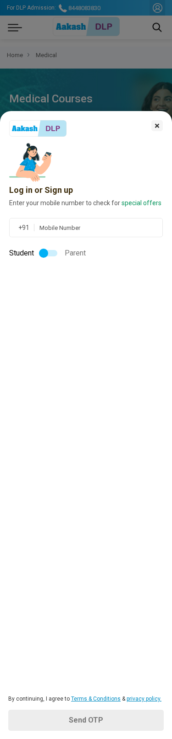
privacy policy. (144, 699)
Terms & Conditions (96, 699)
